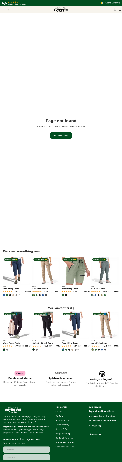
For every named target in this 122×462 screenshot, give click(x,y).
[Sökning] (7, 9)
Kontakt (59, 416)
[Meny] (2, 9)
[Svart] (10, 295)
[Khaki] (33, 295)
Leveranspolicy (62, 425)
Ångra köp (96, 426)
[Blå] (4, 295)
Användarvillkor (62, 420)
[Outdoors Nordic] (26, 409)
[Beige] (13, 295)
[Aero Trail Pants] (105, 276)
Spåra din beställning (65, 447)
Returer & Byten (63, 429)
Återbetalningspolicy (65, 442)
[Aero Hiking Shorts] (76, 276)
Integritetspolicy (63, 433)
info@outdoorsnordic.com (104, 420)
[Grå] (16, 295)
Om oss (59, 411)
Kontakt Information (65, 438)
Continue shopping (61, 135)
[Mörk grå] (46, 295)
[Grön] (7, 295)
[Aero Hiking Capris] (17, 276)
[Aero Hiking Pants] (46, 276)
